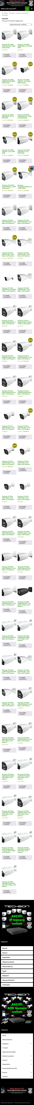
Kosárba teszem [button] (6, 90)
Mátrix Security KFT (8, 9)
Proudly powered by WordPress (22, 1102)
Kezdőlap (5, 13)
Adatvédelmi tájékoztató (7, 1102)
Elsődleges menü (31, 8)
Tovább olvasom (7, 55)
